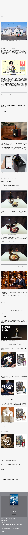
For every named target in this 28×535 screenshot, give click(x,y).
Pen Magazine (2, 518)
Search (5, 520)
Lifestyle (3, 313)
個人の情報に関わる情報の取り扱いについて (8, 528)
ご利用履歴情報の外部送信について (16, 528)
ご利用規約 (2, 528)
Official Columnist (7, 518)
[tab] (1, 1)
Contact (14, 518)
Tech (1, 15)
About (11, 518)
